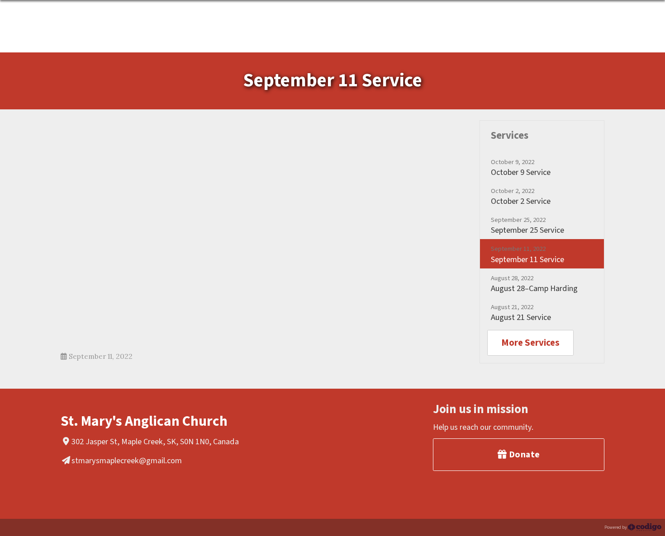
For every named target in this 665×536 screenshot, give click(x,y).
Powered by (616, 527)
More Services (530, 342)
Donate (523, 454)
